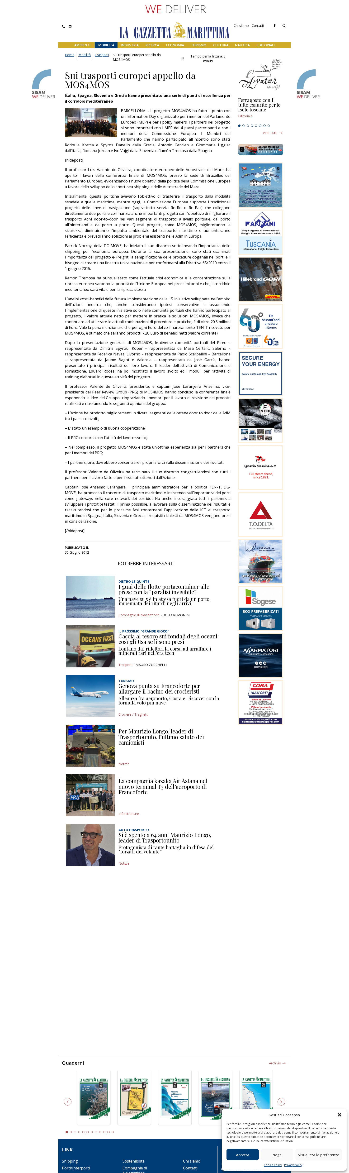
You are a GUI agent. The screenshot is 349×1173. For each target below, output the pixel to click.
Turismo (198, 45)
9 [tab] (100, 1132)
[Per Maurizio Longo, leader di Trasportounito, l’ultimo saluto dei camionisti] (90, 746)
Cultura (220, 45)
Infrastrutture (128, 813)
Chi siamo (241, 25)
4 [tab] (252, 125)
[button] (339, 1114)
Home (69, 55)
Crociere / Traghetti (133, 714)
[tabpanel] (260, 110)
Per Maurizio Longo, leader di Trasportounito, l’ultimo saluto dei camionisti (161, 736)
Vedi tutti (270, 132)
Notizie (123, 764)
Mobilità (106, 45)
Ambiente (82, 45)
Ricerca (152, 45)
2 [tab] (243, 125)
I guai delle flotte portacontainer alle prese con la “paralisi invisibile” (163, 589)
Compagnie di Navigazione (139, 615)
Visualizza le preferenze (318, 1154)
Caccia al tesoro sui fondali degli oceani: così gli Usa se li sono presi (168, 639)
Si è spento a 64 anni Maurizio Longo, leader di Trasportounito (164, 837)
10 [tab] (104, 1132)
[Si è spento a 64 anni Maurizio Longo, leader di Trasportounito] (90, 845)
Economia (175, 45)
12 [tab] (113, 1132)
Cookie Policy (273, 1165)
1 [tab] (239, 125)
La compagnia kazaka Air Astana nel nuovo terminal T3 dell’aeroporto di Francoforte (162, 786)
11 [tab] (108, 1132)
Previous (67, 1102)
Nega (277, 1154)
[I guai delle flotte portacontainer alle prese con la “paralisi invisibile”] (90, 597)
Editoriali (266, 45)
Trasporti (102, 55)
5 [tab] (256, 125)
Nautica (242, 45)
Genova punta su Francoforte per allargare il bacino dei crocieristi (159, 688)
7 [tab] (264, 125)
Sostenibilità (134, 1161)
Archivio (275, 1063)
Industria (130, 45)
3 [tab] (248, 125)
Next (281, 1102)
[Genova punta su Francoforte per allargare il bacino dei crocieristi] (90, 696)
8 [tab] (269, 125)
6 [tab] (260, 125)
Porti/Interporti (76, 1168)
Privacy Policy (293, 1165)
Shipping (70, 1161)
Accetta (242, 1154)
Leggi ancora (260, 110)
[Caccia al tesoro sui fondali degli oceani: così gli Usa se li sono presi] (90, 646)
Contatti (258, 25)
